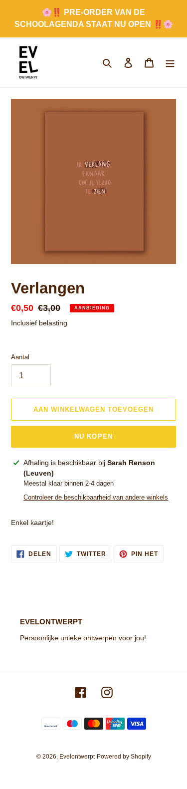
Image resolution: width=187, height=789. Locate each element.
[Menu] (170, 62)
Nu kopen (93, 436)
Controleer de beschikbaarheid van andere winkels (95, 497)
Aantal (20, 357)
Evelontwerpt (77, 756)
